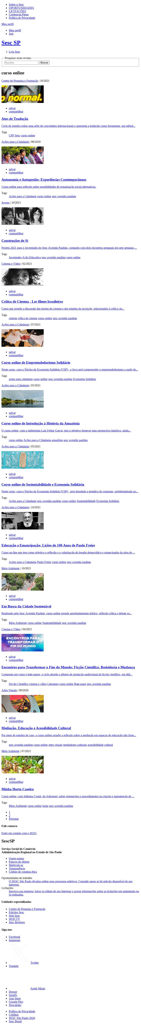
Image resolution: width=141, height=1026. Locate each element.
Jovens (5, 202)
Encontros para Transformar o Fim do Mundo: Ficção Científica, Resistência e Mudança (68, 667)
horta (45, 805)
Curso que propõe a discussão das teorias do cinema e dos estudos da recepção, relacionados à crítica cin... (62, 308)
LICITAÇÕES (17, 11)
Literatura (53, 684)
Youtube (14, 966)
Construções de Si (14, 241)
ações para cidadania (21, 379)
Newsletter (15, 1005)
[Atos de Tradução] (22, 101)
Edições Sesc (16, 912)
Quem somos (16, 858)
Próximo (14, 818)
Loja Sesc (14, 51)
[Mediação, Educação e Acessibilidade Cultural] (22, 711)
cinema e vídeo (38, 684)
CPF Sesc (14, 135)
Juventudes (15, 257)
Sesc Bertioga (17, 922)
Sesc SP (11, 42)
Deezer (13, 991)
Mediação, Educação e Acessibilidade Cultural (36, 728)
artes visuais (55, 744)
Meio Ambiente (10, 568)
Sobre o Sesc (16, 4)
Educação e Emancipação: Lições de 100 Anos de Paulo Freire (48, 545)
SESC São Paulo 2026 (22, 1018)
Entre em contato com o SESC (19, 833)
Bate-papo (80, 684)
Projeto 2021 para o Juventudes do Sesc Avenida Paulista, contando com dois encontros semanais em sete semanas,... (69, 247)
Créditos (14, 1014)
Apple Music (37, 988)
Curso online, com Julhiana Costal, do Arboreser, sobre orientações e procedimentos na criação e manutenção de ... (67, 796)
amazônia (57, 440)
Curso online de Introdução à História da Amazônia (40, 423)
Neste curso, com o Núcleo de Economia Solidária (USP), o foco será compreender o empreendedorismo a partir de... (69, 369)
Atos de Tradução (14, 119)
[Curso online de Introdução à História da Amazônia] (22, 406)
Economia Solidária (84, 379)
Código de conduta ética (23, 871)
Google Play (16, 1001)
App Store (15, 998)
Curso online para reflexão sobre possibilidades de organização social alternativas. (48, 186)
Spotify (13, 995)
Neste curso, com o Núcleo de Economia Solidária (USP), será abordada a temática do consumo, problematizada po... (69, 491)
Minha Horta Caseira (17, 789)
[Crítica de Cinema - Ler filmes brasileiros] (22, 284)
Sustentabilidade (86, 501)
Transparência (17, 868)
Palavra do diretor (19, 861)
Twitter (34, 962)
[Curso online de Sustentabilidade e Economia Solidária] (22, 467)
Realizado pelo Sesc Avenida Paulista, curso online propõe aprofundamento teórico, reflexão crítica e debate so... (66, 613)
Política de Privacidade (22, 17)
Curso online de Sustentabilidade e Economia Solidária (42, 484)
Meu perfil (15, 30)
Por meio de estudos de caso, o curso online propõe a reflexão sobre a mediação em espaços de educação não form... (68, 735)
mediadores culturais (75, 744)
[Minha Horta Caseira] (22, 772)
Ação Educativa (31, 257)
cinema (13, 318)
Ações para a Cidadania (15, 141)
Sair (11, 33)
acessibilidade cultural (100, 744)
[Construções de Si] (22, 223)
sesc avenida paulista (64, 196)
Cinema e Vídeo (10, 263)
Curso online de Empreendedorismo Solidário (35, 362)
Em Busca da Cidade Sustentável (26, 606)
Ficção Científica (18, 684)
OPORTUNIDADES (21, 7)
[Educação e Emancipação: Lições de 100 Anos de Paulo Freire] (22, 528)
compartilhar (16, 111)
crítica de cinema (27, 318)
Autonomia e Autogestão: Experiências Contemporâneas (43, 179)
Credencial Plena (18, 14)
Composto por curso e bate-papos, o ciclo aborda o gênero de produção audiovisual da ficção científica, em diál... (66, 674)
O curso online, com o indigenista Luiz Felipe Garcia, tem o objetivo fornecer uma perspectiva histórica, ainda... (66, 430)
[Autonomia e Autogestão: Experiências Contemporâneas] (22, 163)
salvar (12, 108)
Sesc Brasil (15, 1021)
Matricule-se (16, 865)
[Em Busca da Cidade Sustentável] (22, 589)
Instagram (14, 940)
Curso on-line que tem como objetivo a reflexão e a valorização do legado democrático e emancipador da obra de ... (68, 552)
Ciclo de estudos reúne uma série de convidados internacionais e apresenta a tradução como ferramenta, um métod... (68, 125)
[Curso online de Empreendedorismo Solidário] (22, 345)
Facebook (14, 936)
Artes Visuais (9, 690)
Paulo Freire (44, 562)
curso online (28, 135)
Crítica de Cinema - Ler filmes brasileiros (32, 301)
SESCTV (14, 919)
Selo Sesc (14, 915)
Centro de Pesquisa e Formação (19, 80)
